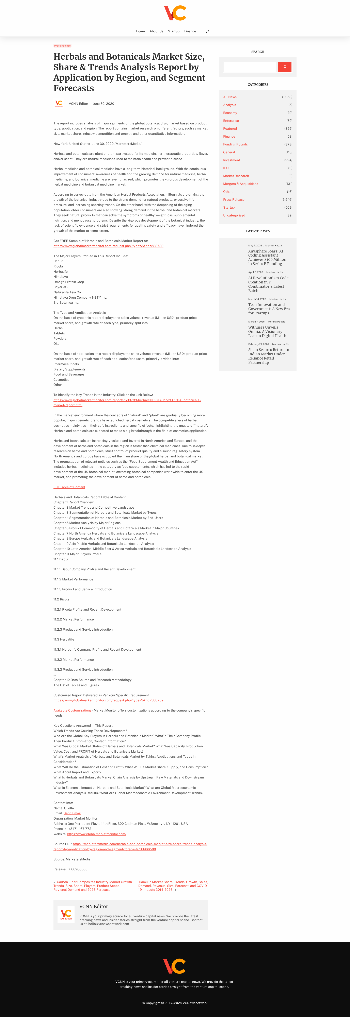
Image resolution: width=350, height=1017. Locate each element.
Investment (231, 160)
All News (230, 97)
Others (228, 192)
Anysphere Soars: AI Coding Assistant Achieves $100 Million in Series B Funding (267, 257)
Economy (230, 113)
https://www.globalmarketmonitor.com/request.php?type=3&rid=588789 (108, 246)
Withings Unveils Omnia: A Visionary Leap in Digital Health (267, 331)
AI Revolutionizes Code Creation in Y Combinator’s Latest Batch (268, 284)
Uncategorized (234, 215)
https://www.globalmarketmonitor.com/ (96, 834)
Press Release (62, 45)
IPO (226, 168)
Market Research (236, 176)
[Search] (284, 67)
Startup (229, 207)
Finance (229, 136)
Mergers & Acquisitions (240, 184)
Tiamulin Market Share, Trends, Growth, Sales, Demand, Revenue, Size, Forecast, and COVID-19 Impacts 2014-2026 (173, 886)
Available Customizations (72, 710)
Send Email (72, 813)
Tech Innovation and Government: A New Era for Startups (269, 309)
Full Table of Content (69, 487)
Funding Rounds (235, 144)
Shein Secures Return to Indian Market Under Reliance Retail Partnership (268, 356)
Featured (230, 128)
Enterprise (231, 121)
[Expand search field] (207, 31)
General (229, 152)
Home (140, 31)
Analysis (229, 105)
